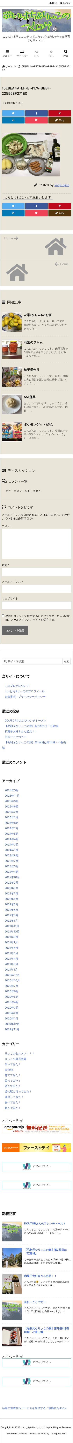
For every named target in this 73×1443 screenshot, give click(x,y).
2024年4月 (11, 839)
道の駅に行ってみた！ (18, 1091)
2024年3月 (11, 844)
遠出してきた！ (14, 1096)
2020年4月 (11, 1002)
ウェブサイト (10, 598)
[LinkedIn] (13, 120)
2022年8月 (11, 888)
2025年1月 (11, 817)
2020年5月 (11, 996)
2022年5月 (11, 904)
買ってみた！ (13, 1080)
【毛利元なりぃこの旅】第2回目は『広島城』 (33, 726)
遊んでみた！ (13, 1086)
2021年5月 (11, 953)
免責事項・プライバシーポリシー (25, 696)
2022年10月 (12, 877)
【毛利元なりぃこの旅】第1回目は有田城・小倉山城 (34, 745)
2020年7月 (11, 985)
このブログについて (17, 685)
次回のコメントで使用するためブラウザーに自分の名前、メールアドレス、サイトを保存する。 (38, 617)
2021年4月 (11, 958)
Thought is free (57, 1433)
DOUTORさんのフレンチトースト (25, 720)
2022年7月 (11, 893)
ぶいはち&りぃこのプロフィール (25, 691)
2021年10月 (12, 931)
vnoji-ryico (62, 185)
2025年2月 (11, 812)
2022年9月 (11, 882)
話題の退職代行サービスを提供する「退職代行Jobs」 (35, 1408)
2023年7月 (11, 860)
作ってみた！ (13, 1064)
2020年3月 (11, 1007)
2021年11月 (12, 926)
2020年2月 (11, 1013)
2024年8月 (11, 822)
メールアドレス (12, 581)
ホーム (9, 66)
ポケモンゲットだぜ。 (39, 424)
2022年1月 (11, 920)
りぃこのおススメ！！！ (20, 1053)
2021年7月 (11, 942)
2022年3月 (11, 915)
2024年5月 (11, 833)
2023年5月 (11, 866)
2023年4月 (11, 871)
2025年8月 (11, 801)
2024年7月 (11, 828)
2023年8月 (11, 855)
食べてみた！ (13, 1102)
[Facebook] (36, 113)
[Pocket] (36, 120)
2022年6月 (11, 898)
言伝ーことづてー (15, 736)
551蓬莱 (30, 397)
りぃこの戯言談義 (15, 1058)
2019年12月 (12, 1023)
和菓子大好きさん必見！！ (21, 731)
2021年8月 (11, 937)
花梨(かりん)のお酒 (38, 315)
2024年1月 (11, 850)
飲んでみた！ (13, 1107)
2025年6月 (11, 806)
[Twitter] (13, 113)
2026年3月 (11, 790)
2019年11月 (12, 1029)
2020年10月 (12, 980)
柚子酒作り (32, 370)
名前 (5, 565)
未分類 (9, 1069)
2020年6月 (11, 991)
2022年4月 (11, 909)
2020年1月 (11, 1018)
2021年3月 (11, 964)
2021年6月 (11, 947)
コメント (7, 526)
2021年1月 (11, 969)
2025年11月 (12, 795)
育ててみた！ (13, 1075)
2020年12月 (12, 975)
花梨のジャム (33, 342)
